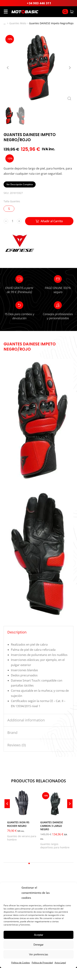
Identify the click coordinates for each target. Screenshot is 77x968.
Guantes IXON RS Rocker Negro (18, 824)
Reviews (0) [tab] (16, 745)
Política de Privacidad (42, 962)
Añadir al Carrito (52, 221)
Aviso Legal (60, 962)
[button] (29, 863)
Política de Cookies (20, 962)
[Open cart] (71, 11)
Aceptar (38, 934)
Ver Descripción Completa (19, 184)
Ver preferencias (38, 954)
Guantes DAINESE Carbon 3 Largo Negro (51, 826)
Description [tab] (17, 632)
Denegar (38, 944)
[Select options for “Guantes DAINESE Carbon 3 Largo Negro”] (66, 813)
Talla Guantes (12, 201)
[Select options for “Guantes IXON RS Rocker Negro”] (33, 813)
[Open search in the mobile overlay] (65, 11)
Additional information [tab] (26, 720)
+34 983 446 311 (39, 3)
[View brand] (20, 251)
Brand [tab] (12, 732)
